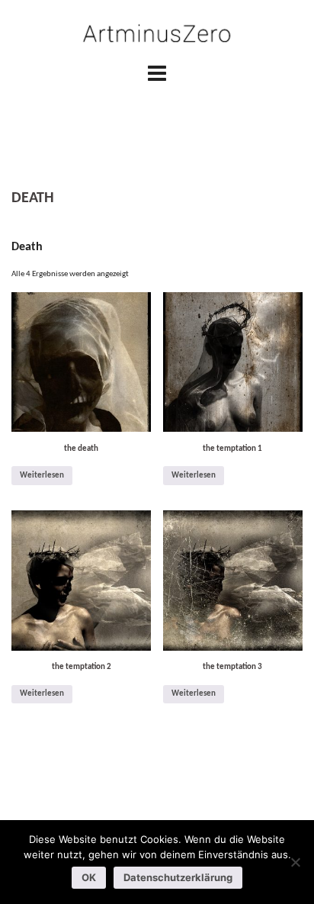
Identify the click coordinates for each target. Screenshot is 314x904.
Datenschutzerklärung (177, 877)
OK (89, 877)
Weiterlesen (42, 475)
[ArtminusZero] (157, 35)
